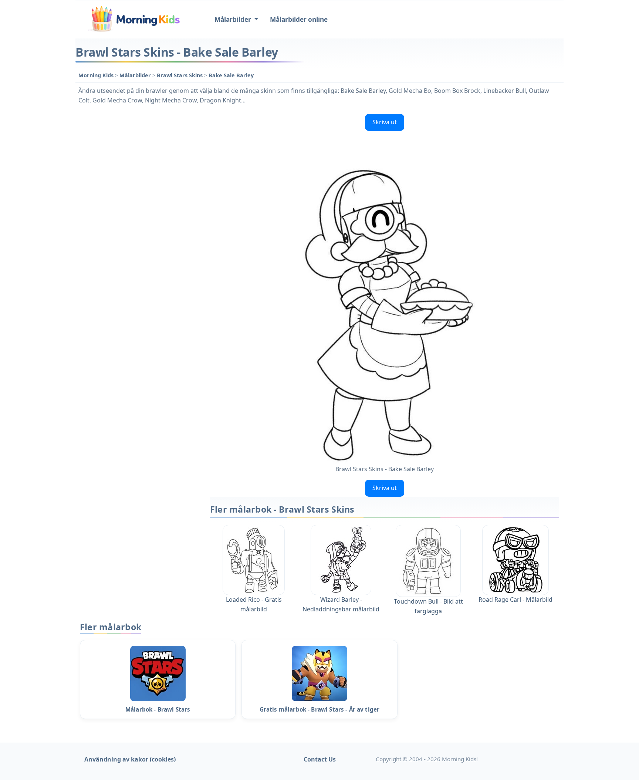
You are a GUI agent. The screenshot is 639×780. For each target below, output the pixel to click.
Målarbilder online (299, 19)
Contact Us (320, 759)
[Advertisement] (139, 222)
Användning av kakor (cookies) (130, 759)
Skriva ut (384, 122)
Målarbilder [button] (233, 19)
